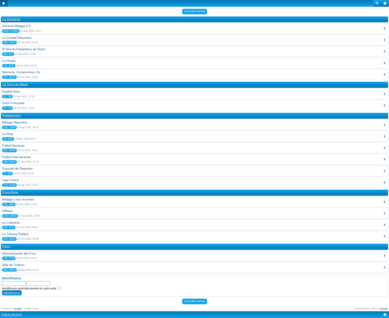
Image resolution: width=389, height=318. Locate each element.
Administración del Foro (19, 253)
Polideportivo (11, 115)
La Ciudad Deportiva (16, 37)
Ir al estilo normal (194, 11)
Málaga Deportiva (14, 122)
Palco (6, 246)
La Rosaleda (11, 19)
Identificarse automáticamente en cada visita (29, 288)
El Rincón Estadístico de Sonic (23, 49)
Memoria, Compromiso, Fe (21, 72)
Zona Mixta (10, 192)
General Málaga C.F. (17, 26)
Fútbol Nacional (13, 145)
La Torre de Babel (15, 84)
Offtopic (7, 211)
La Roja (7, 134)
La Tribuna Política (15, 234)
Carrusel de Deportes (17, 168)
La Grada (9, 60)
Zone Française (13, 103)
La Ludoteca (11, 222)
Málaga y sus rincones (18, 199)
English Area (11, 91)
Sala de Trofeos (13, 265)
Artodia (383, 308)
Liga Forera (10, 180)
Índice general (11, 314)
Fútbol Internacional (16, 157)
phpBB (17, 308)
